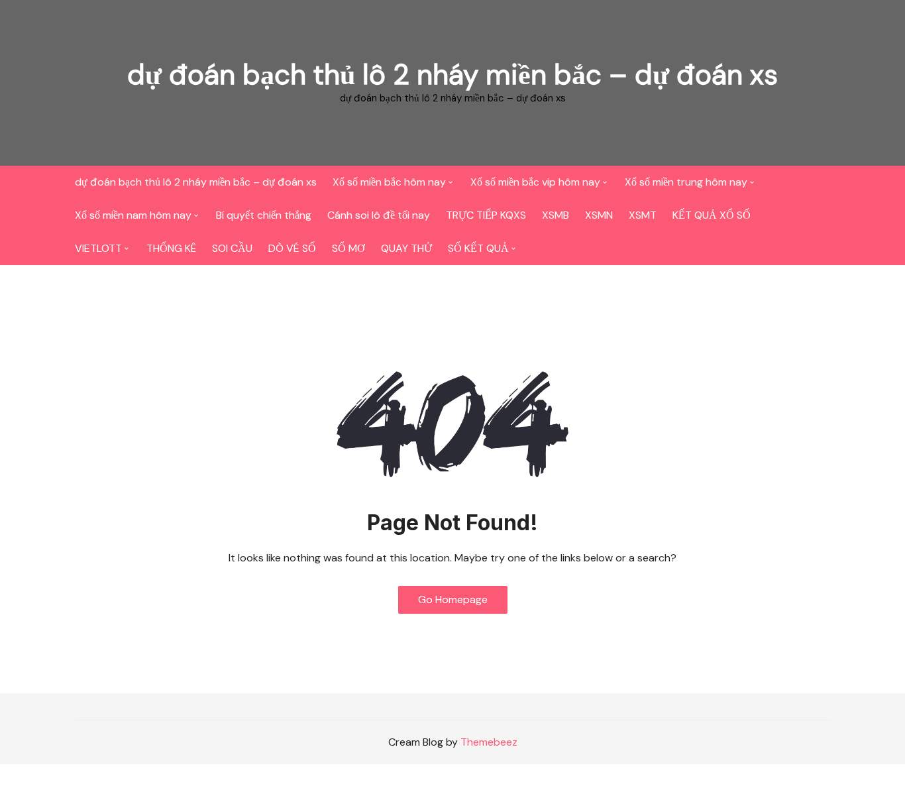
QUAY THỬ (406, 248)
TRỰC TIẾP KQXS (486, 215)
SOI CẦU (232, 248)
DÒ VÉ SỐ (292, 248)
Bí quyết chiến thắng (263, 215)
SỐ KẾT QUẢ (478, 248)
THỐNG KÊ (171, 248)
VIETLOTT (98, 248)
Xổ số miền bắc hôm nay (389, 182)
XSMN (599, 215)
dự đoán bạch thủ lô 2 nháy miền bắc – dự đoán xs (452, 74)
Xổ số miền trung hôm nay (686, 182)
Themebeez (488, 742)
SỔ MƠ (348, 248)
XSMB (555, 215)
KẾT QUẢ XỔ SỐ (711, 215)
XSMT (643, 215)
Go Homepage (453, 599)
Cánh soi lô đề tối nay (378, 215)
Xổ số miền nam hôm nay (133, 215)
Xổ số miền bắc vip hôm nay (535, 182)
